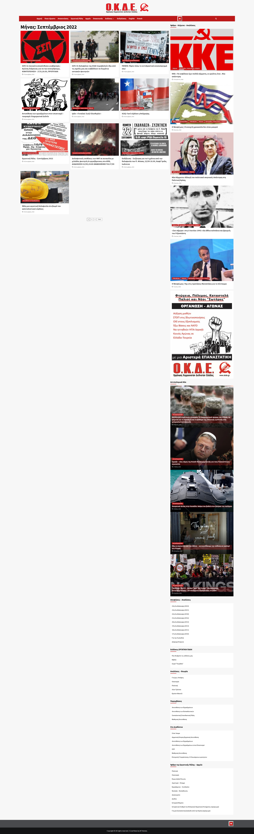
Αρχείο (88, 18)
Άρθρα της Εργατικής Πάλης (180, 121)
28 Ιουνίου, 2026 (177, 130)
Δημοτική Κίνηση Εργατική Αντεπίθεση (185, 737)
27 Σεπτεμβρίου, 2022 (29, 74)
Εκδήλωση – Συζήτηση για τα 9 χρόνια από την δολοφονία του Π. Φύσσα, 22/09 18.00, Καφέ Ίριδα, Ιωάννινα (144, 161)
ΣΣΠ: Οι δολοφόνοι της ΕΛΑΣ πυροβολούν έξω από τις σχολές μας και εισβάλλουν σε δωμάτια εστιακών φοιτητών (94, 69)
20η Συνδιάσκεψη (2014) (180, 622)
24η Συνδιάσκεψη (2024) (180, 606)
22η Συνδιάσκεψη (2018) (180, 614)
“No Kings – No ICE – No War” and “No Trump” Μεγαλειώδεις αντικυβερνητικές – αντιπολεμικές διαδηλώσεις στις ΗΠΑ (195, 589)
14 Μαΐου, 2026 (177, 509)
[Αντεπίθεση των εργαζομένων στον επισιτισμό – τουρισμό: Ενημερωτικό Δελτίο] (45, 95)
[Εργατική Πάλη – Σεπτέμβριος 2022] (45, 139)
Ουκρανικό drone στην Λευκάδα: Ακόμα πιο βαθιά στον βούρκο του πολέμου (202, 506)
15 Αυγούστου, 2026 (178, 79)
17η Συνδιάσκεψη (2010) (180, 634)
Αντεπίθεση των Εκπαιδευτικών (183, 711)
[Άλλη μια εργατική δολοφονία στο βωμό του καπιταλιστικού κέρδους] (45, 187)
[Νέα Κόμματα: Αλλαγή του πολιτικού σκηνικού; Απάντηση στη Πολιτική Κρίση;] (201, 153)
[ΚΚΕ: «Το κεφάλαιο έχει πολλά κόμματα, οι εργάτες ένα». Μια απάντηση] (201, 50)
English (132, 18)
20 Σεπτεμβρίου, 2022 (128, 116)
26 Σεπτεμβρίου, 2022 (29, 119)
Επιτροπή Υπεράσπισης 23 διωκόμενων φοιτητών (189, 757)
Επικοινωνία (98, 18)
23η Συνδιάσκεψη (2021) (180, 610)
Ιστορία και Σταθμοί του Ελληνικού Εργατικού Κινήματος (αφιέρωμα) (195, 807)
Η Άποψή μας (193, 121)
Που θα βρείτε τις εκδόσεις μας (182, 656)
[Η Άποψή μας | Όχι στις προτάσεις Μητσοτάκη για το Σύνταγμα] (201, 260)
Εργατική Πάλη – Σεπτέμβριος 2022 (37, 158)
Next (99, 219)
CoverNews (133, 831)
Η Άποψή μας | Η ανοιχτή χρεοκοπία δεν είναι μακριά (195, 127)
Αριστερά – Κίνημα (178, 783)
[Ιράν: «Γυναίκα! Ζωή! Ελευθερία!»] (94, 95)
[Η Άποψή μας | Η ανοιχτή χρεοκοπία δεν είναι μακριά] (201, 103)
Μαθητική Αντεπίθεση (179, 719)
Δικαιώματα (176, 795)
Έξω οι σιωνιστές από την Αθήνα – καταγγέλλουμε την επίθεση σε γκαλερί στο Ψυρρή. (201, 547)
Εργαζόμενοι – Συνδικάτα (180, 787)
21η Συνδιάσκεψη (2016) (180, 618)
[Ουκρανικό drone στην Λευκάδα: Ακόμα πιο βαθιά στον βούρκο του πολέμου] (201, 491)
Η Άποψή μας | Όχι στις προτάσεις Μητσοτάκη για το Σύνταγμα (199, 284)
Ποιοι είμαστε (50, 18)
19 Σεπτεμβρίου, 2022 (79, 167)
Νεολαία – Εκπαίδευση (180, 791)
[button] (216, 18)
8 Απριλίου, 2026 (177, 593)
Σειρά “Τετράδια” (177, 664)
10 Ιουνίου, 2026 (177, 236)
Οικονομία (175, 681)
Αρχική (39, 18)
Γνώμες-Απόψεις (178, 677)
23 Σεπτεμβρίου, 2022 (79, 116)
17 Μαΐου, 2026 (177, 467)
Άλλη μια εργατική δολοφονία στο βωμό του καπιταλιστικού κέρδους (41, 207)
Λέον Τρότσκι (176, 689)
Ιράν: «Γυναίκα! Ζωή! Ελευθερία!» (86, 113)
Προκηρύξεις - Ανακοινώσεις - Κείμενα (83, 108)
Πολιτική (175, 685)
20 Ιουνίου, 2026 (177, 183)
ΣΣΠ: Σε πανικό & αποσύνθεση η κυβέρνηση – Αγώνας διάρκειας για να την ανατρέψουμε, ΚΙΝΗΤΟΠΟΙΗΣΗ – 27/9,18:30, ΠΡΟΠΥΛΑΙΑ (41, 69)
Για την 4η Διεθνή (178, 638)
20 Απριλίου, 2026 (177, 551)
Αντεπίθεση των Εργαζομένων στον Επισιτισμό (188, 745)
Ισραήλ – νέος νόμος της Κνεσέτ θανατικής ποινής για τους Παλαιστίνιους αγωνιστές (201, 463)
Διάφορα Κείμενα (178, 642)
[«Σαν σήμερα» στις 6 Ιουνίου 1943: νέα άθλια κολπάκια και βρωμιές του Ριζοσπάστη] (201, 207)
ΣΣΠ (173, 749)
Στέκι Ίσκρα (176, 733)
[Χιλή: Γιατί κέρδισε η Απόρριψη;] (144, 95)
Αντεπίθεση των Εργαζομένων (131, 60)
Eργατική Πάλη (77, 18)
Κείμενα (175, 68)
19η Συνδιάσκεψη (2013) (180, 626)
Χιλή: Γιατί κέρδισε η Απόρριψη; (135, 113)
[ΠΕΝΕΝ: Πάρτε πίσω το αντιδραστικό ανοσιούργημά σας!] (144, 47)
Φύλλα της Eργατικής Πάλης (30, 153)
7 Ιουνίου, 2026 (177, 287)
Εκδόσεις (108, 18)
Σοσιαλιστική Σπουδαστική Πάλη (32, 60)
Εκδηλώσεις (121, 18)
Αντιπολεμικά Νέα (178, 414)
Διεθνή (174, 799)
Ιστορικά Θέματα (177, 803)
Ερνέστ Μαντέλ (177, 693)
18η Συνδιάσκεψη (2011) (180, 630)
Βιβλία (174, 660)
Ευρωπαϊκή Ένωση (179, 779)
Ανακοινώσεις (63, 18)
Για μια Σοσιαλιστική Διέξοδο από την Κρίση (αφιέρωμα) (191, 811)
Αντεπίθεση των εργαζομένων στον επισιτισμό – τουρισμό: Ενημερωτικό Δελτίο (43, 115)
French (139, 18)
